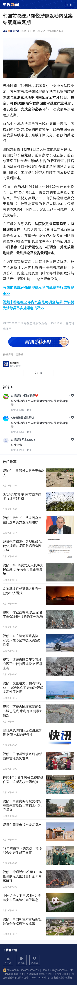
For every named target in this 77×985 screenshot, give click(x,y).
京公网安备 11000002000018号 (23, 970)
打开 (69, 4)
